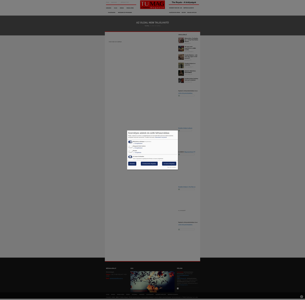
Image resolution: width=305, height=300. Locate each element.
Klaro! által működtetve (171, 167)
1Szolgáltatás (137, 152)
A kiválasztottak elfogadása (149, 163)
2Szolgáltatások (137, 143)
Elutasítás (132, 163)
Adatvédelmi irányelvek (161, 137)
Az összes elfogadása (169, 163)
